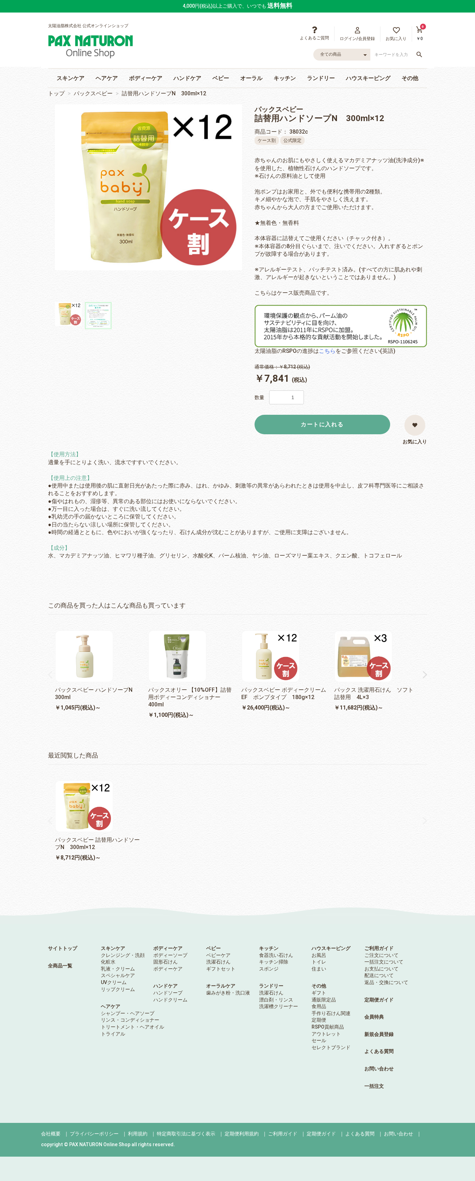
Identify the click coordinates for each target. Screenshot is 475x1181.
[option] (148, 187)
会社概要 (51, 1133)
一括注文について (383, 962)
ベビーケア (218, 955)
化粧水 (108, 962)
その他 (410, 78)
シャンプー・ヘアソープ (127, 1013)
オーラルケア (220, 986)
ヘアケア (107, 78)
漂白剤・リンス (276, 999)
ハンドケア (187, 78)
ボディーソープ (170, 955)
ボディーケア (145, 78)
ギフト (319, 993)
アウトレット (326, 1034)
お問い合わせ (379, 1068)
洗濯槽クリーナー (278, 1006)
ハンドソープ (168, 993)
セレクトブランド (331, 1047)
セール (319, 1040)
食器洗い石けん (276, 955)
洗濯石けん (218, 962)
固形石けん (165, 962)
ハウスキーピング (368, 78)
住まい (319, 969)
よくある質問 (379, 1051)
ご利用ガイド (379, 948)
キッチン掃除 (273, 962)
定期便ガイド (379, 999)
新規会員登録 (379, 1034)
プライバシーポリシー (94, 1133)
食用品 (319, 1006)
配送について (379, 975)
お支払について (381, 969)
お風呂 (319, 955)
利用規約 (137, 1133)
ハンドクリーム (170, 999)
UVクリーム (114, 982)
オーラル (251, 78)
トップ (56, 93)
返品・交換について (386, 982)
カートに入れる (322, 424)
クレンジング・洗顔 (123, 955)
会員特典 (374, 1017)
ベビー (220, 78)
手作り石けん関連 (331, 1013)
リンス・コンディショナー (130, 1020)
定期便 (319, 1020)
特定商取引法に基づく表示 (186, 1133)
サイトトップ (62, 948)
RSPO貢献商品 (328, 1027)
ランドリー (321, 78)
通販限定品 (324, 999)
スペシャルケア (118, 975)
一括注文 (374, 1086)
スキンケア (70, 78)
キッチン (285, 78)
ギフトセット (220, 969)
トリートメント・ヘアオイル (132, 1027)
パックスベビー (93, 93)
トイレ (319, 962)
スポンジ (269, 969)
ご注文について (381, 955)
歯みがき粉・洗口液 (228, 993)
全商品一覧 (60, 965)
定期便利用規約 (242, 1133)
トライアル (113, 1034)
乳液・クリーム (118, 969)
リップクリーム (118, 989)
